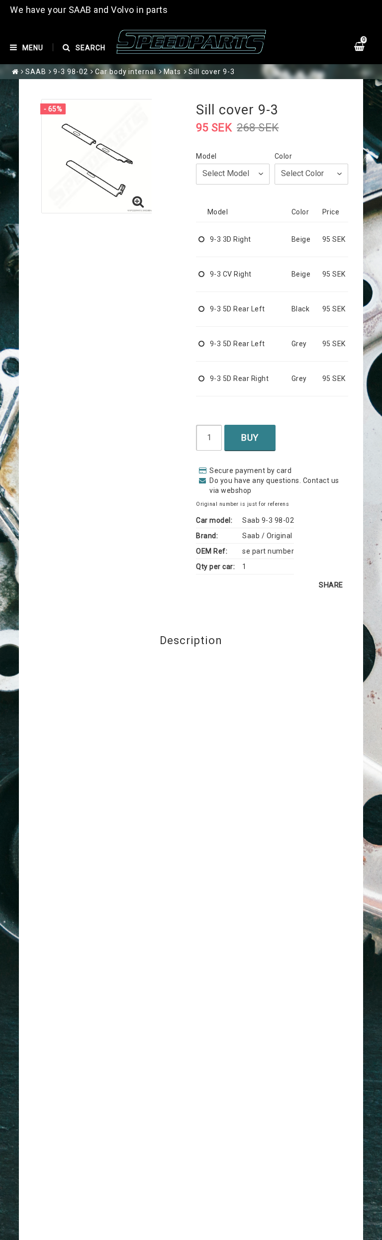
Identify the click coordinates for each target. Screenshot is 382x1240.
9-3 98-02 (70, 72)
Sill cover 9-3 (212, 72)
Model (206, 156)
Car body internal (125, 72)
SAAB (35, 72)
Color (283, 156)
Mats (173, 72)
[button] (138, 202)
